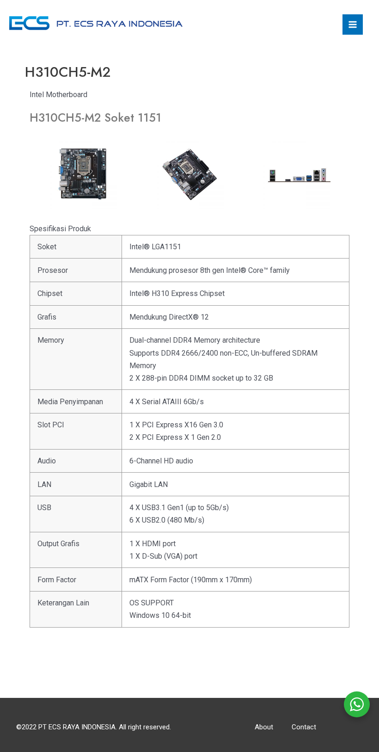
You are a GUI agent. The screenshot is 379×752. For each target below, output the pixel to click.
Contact (304, 727)
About (264, 727)
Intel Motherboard (58, 94)
